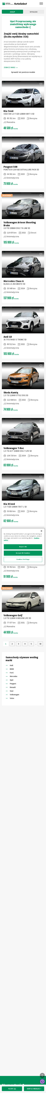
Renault (13, 687)
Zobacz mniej (9, 67)
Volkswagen (14, 695)
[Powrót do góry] (42, 1075)
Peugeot (13, 684)
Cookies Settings (22, 559)
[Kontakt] (42, 1081)
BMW (12, 669)
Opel (11, 680)
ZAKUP (12, 12)
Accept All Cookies (23, 553)
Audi (11, 665)
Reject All (23, 547)
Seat (11, 691)
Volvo (12, 698)
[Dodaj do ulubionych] (40, 84)
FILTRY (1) (12, 1089)
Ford (11, 673)
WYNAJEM (33, 12)
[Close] (41, 531)
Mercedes (13, 676)
